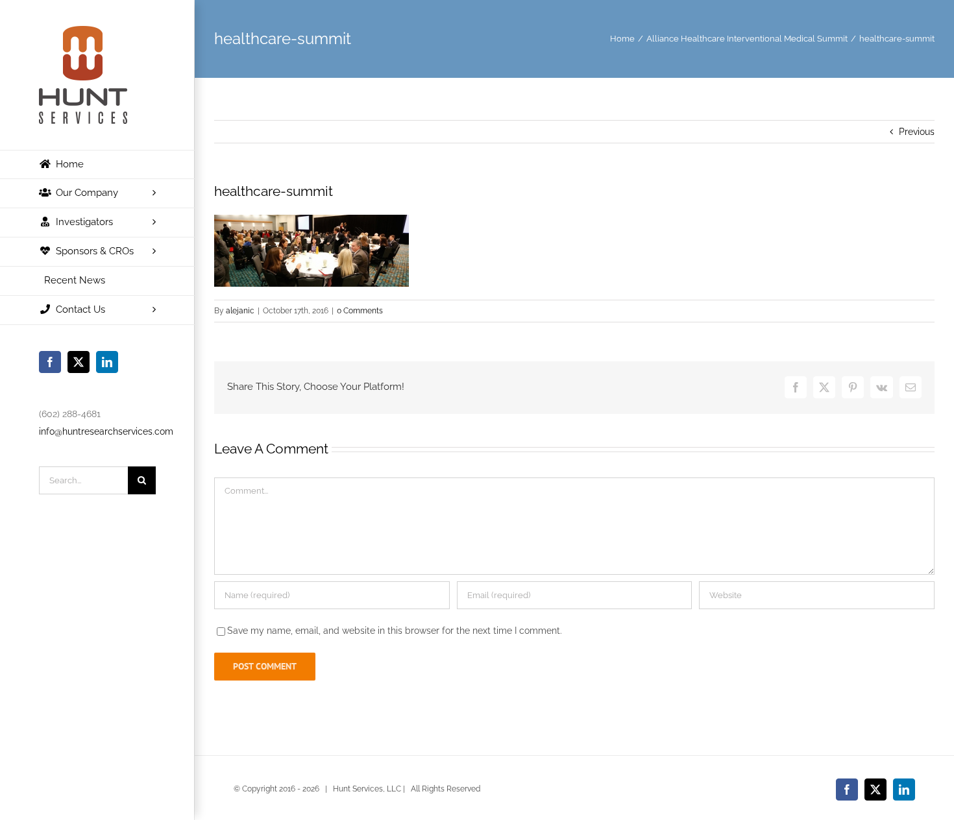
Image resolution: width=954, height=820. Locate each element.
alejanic (240, 310)
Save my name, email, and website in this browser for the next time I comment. (394, 630)
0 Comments (360, 310)
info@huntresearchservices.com (106, 431)
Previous (917, 132)
